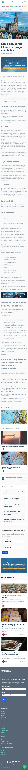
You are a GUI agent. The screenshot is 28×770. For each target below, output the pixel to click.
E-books (3, 750)
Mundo (2, 726)
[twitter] (13, 761)
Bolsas (2, 711)
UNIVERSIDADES (18, 6)
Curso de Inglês (5, 741)
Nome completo (6, 539)
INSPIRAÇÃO (24, 6)
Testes (2, 722)
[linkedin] (19, 761)
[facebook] (7, 761)
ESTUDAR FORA (23, 7)
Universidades (4, 717)
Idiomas (3, 713)
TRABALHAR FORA (8, 9)
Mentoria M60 (4, 739)
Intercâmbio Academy (6, 743)
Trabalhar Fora (4, 730)
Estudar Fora (4, 728)
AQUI (16, 394)
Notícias (3, 732)
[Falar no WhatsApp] (25, 767)
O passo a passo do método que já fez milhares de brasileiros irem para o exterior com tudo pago (15, 99)
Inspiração (3, 719)
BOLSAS (3, 6)
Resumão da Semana (6, 724)
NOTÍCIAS (21, 9)
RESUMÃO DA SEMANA (10, 7)
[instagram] (10, 761)
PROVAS (11, 6)
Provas (2, 715)
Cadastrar (5, 552)
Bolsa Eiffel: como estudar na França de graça (15, 223)
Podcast (3, 752)
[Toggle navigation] (25, 2)
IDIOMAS (7, 6)
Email (3, 544)
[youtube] (16, 761)
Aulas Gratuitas (4, 754)
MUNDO (17, 7)
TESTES (3, 7)
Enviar (4, 699)
